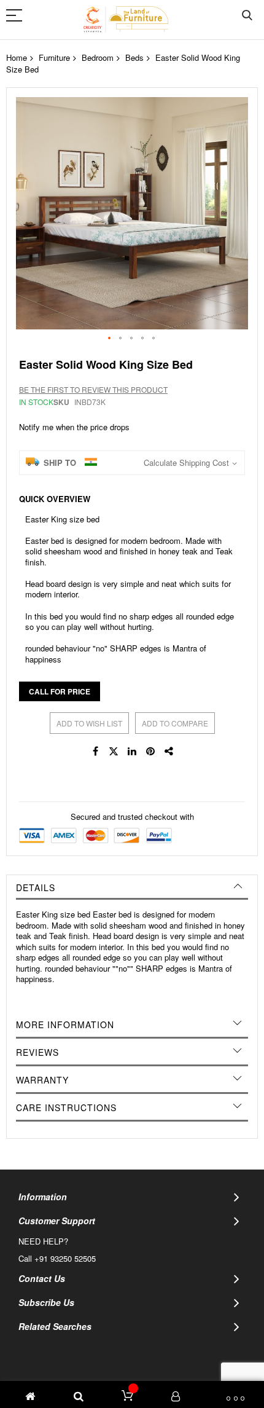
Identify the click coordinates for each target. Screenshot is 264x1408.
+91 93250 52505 (65, 1258)
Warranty (42, 1080)
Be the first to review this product (93, 389)
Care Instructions (66, 1107)
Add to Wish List (89, 723)
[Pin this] (150, 751)
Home (16, 57)
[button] (109, 338)
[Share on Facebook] (95, 751)
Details (35, 887)
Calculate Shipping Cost (186, 462)
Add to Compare (175, 723)
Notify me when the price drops (74, 427)
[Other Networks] (169, 751)
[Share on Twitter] (113, 751)
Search (247, 15)
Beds (134, 57)
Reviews (37, 1052)
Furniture (54, 57)
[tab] (132, 887)
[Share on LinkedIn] (132, 751)
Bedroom (98, 57)
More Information (65, 1024)
